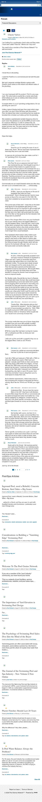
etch (20, 735)
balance (9, 735)
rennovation (8, 522)
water (27, 735)
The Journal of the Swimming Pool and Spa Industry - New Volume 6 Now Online (19, 673)
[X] (8, 30)
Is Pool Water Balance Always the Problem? (17, 750)
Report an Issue (14, 789)
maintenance (19, 522)
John (12, 189)
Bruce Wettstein (15, 143)
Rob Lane (15, 37)
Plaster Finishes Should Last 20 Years (19, 710)
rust (28, 522)
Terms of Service (27, 789)
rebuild (13, 522)
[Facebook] (13, 30)
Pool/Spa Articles (10, 476)
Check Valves (14, 34)
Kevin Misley (11, 66)
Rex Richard (10, 540)
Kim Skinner (10, 713)
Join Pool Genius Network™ (12, 53)
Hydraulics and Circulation (9, 39)
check (5, 56)
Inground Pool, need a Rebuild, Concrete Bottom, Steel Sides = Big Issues (20, 488)
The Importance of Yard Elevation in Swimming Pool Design (18, 604)
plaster (23, 735)
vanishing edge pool (10, 553)
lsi (5, 735)
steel (30, 522)
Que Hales (9, 679)
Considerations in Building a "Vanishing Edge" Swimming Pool (20, 536)
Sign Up (4, 1)
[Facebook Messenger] (4, 30)
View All (37, 779)
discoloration (14, 735)
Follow (19, 59)
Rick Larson (11, 161)
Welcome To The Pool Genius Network (19, 566)
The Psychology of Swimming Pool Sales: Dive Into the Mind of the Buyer (21, 635)
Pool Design (37, 492)
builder (24, 522)
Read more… (5, 516)
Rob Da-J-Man (10, 492)
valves (8, 56)
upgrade (35, 522)
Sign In (38, 1)
